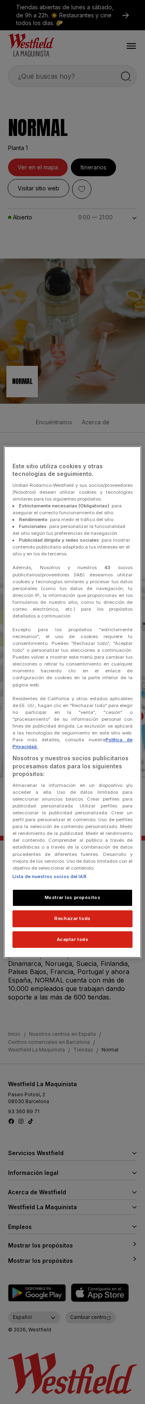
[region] (72, 702)
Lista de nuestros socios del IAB (49, 876)
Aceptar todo (73, 939)
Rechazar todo (72, 918)
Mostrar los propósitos (73, 897)
